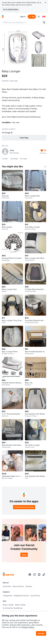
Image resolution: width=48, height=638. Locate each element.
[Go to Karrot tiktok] (43, 574)
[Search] (44, 22)
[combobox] (22, 22)
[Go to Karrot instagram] (34, 574)
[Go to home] (3, 16)
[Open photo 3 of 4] (39, 47)
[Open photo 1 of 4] (16, 47)
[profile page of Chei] (5, 151)
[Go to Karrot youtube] (39, 574)
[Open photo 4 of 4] (39, 60)
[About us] (39, 17)
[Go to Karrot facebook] (29, 574)
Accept (41, 633)
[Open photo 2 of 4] (39, 34)
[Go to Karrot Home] (8, 574)
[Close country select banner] (45, 2)
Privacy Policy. (28, 627)
